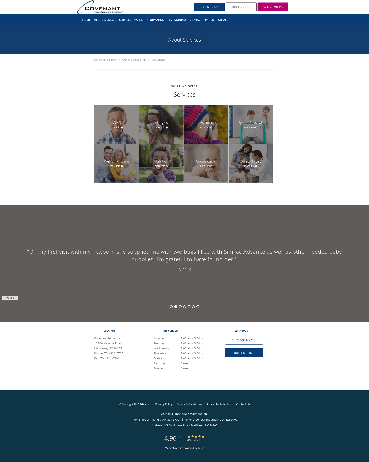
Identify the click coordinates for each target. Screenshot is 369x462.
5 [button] (189, 307)
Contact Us (243, 404)
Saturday (171, 363)
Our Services (158, 59)
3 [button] (180, 307)
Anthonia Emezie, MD (134, 59)
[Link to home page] (99, 7)
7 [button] (198, 307)
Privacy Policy (163, 404)
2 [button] (176, 307)
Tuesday (179, 343)
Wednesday (179, 348)
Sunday (171, 368)
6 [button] (193, 307)
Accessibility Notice (219, 404)
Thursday (179, 353)
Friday (179, 358)
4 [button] (185, 307)
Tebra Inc (145, 404)
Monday (179, 338)
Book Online (244, 353)
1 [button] (171, 307)
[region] (184, 260)
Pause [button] (10, 297)
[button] (241, 7)
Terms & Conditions (189, 404)
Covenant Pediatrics (105, 59)
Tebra (201, 448)
